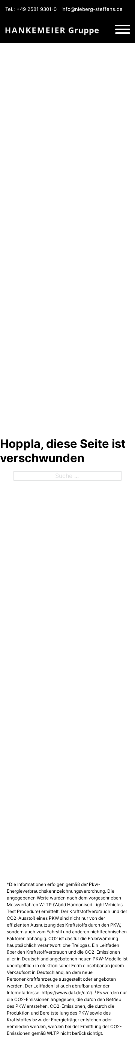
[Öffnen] (122, 30)
